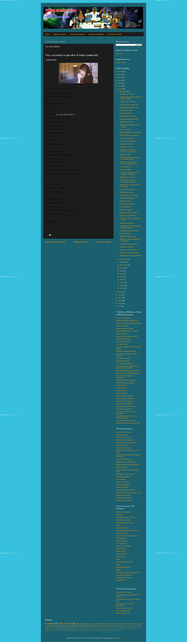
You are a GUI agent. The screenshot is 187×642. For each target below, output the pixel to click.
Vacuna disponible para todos (129, 119)
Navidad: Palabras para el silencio (130, 132)
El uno (118, 525)
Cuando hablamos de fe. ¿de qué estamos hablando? (126, 417)
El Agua (118, 570)
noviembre (123, 259)
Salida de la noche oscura (128, 236)
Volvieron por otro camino (124, 577)
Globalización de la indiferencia (125, 351)
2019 (120, 292)
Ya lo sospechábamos (123, 484)
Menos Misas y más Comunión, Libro (128, 423)
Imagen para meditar (126, 110)
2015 (120, 303)
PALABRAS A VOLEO (127, 94)
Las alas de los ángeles (123, 546)
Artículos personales (77, 34)
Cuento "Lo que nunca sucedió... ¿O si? (128, 492)
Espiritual (48, 626)
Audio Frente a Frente (88, 628)
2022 (120, 83)
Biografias (79, 624)
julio (121, 271)
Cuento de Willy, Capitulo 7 (128, 141)
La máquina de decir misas (124, 522)
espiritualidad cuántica (90, 630)
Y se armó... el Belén (126, 147)
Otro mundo (65, 623)
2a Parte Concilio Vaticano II (125, 401)
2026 (120, 71)
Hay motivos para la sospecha (125, 490)
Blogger (117, 638)
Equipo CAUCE (121, 62)
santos (66, 628)
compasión (72, 630)
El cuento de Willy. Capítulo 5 (129, 212)
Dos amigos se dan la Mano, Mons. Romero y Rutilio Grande (127, 367)
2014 (120, 306)
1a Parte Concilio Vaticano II (125, 404)
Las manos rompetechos (124, 575)
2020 (120, 89)
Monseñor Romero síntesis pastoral (127, 373)
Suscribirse (119, 53)
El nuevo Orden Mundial (123, 459)
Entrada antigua (104, 242)
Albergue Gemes (74, 628)
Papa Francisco (101, 626)
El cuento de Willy (125, 169)
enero (122, 288)
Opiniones (89, 626)
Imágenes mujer (127, 626)
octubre (122, 262)
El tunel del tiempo (121, 554)
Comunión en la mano (123, 361)
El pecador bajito (121, 549)
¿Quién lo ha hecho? (122, 445)
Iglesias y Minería (121, 333)
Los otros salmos (125, 129)
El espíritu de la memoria (124, 432)
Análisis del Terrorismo (123, 495)
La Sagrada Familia (126, 113)
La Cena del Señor (122, 344)
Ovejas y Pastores (122, 541)
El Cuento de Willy (114, 34)
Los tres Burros (121, 556)
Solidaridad (64, 630)
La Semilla (119, 515)
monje (108, 630)
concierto (79, 630)
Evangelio (57, 626)
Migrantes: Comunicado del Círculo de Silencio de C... (129, 163)
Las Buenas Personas (123, 339)
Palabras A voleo (135, 628)
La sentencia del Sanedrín (124, 363)
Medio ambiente (79, 626)
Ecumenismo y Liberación (124, 409)
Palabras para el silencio (127, 177)
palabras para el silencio (53, 628)
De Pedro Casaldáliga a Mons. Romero (128, 370)
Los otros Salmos (125, 167)
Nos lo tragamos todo (123, 610)
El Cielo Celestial (121, 538)
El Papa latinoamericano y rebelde (127, 331)
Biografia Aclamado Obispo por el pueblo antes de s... (130, 226)
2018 (120, 295)
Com (109, 626)
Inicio (48, 34)
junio (121, 273)
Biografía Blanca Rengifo (127, 116)
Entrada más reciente (55, 242)
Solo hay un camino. (126, 209)
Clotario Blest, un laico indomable (130, 255)
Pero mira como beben (123, 437)
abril (121, 279)
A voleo (49, 623)
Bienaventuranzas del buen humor (127, 336)
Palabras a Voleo (125, 154)
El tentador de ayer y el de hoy (125, 517)
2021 (120, 86)
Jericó (118, 559)
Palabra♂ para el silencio (52, 630)
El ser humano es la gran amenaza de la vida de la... (129, 181)
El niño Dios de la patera (123, 500)
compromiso (120, 624)
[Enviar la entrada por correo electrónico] (49, 235)
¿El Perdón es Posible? (123, 341)
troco (113, 630)
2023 (120, 80)
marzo (122, 282)
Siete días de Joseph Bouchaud (126, 406)
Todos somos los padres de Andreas (127, 464)
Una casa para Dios (122, 528)
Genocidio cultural (121, 435)
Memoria (137, 626)
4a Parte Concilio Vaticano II (125, 396)
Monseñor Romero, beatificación (126, 380)
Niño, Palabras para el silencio (129, 135)
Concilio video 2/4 (121, 390)
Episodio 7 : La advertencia (128, 250)
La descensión (120, 551)
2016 (120, 300)
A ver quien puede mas (123, 567)
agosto (122, 268)
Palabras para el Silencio (127, 101)
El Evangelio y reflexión (127, 204)
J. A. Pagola (104, 628)
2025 (120, 74)
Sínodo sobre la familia (123, 318)
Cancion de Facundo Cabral (128, 244)
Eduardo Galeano (121, 467)
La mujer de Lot (121, 580)
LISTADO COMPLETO (123, 512)
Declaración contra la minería (125, 474)
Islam (97, 628)
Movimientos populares (123, 477)
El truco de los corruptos (123, 448)
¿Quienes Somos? (59, 34)
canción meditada (107, 624)
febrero (122, 285)
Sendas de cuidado (122, 487)
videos (129, 624)
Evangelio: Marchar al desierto (129, 231)
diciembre (123, 91)
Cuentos (136, 624)
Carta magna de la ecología (124, 328)
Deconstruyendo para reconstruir (126, 420)
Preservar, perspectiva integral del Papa (128, 323)
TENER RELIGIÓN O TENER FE (126, 320)
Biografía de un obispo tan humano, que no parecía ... (129, 150)
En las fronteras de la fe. (127, 189)
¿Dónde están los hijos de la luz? (126, 536)
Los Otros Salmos (125, 207)
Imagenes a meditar (92, 624)
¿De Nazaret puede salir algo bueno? (127, 530)
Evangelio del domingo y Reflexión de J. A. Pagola (130, 98)
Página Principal (81, 242)
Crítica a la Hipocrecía (123, 613)
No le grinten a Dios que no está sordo (128, 572)
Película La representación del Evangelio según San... (129, 173)
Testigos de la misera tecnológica (126, 442)
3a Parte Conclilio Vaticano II (125, 398)
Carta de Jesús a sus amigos (129, 195)
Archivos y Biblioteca (96, 34)
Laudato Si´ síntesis (122, 326)
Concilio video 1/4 (121, 393)
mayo (122, 276)
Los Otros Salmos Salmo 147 (129, 104)
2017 (120, 297)
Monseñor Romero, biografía (125, 383)
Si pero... (119, 564)
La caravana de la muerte (124, 562)
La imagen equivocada (123, 358)
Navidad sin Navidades (127, 198)
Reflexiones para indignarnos (125, 440)
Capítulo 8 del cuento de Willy (129, 107)
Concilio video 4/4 (121, 385)
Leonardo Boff (66, 626)
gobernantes (101, 630)
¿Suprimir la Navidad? (127, 138)
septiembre (123, 265)
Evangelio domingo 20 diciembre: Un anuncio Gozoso (130, 158)
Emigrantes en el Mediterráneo (125, 462)
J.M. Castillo (113, 628)
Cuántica (116, 626)
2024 (120, 77)
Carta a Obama (121, 479)
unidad (118, 630)
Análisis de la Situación (123, 482)
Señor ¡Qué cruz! (121, 543)
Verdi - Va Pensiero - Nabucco (129, 252)
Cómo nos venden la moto (124, 608)
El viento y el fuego (122, 533)
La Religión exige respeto (124, 498)
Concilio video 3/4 (121, 388)
